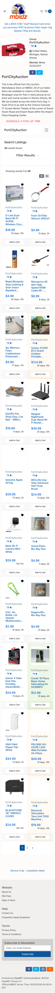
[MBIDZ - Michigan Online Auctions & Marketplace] (20, 11)
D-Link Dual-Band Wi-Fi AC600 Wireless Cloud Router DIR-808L (14, 223)
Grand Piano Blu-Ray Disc (38, 547)
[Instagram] (43, 969)
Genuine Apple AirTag (14, 481)
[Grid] (41, 176)
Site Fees (6, 896)
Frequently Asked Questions (16, 917)
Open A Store (8, 900)
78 (32, 46)
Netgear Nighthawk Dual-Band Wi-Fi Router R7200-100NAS (40, 419)
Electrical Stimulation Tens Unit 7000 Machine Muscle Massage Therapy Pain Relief (40, 820)
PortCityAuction (15, 130)
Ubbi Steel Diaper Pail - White (13, 747)
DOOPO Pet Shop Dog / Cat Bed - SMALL (14, 416)
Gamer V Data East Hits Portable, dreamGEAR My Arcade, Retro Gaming (14, 685)
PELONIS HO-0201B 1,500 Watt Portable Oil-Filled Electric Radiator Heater (40, 752)
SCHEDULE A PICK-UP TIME (23, 121)
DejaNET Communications (27, 978)
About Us (6, 892)
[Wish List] (22, 185)
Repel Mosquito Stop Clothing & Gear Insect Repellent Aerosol (14, 287)
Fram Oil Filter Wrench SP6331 (40, 217)
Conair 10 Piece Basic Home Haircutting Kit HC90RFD (40, 683)
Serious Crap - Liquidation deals (27, 870)
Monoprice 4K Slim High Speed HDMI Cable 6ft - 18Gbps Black (39, 287)
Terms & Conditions (11, 934)
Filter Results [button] (26, 155)
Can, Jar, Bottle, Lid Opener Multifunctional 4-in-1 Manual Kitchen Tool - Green (14, 621)
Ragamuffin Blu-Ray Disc (38, 614)
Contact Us (7, 913)
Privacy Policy (9, 930)
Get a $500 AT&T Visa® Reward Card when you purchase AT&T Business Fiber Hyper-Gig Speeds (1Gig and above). (27, 27)
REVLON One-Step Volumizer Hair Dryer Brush (40, 484)
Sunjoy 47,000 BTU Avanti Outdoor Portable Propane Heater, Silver (39, 355)
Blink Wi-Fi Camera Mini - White (14, 548)
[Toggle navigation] (46, 130)
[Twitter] (39, 72)
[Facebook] (32, 72)
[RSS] (50, 969)
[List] (47, 176)
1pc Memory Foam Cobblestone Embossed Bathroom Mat (14, 353)
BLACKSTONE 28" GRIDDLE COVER (14, 813)
